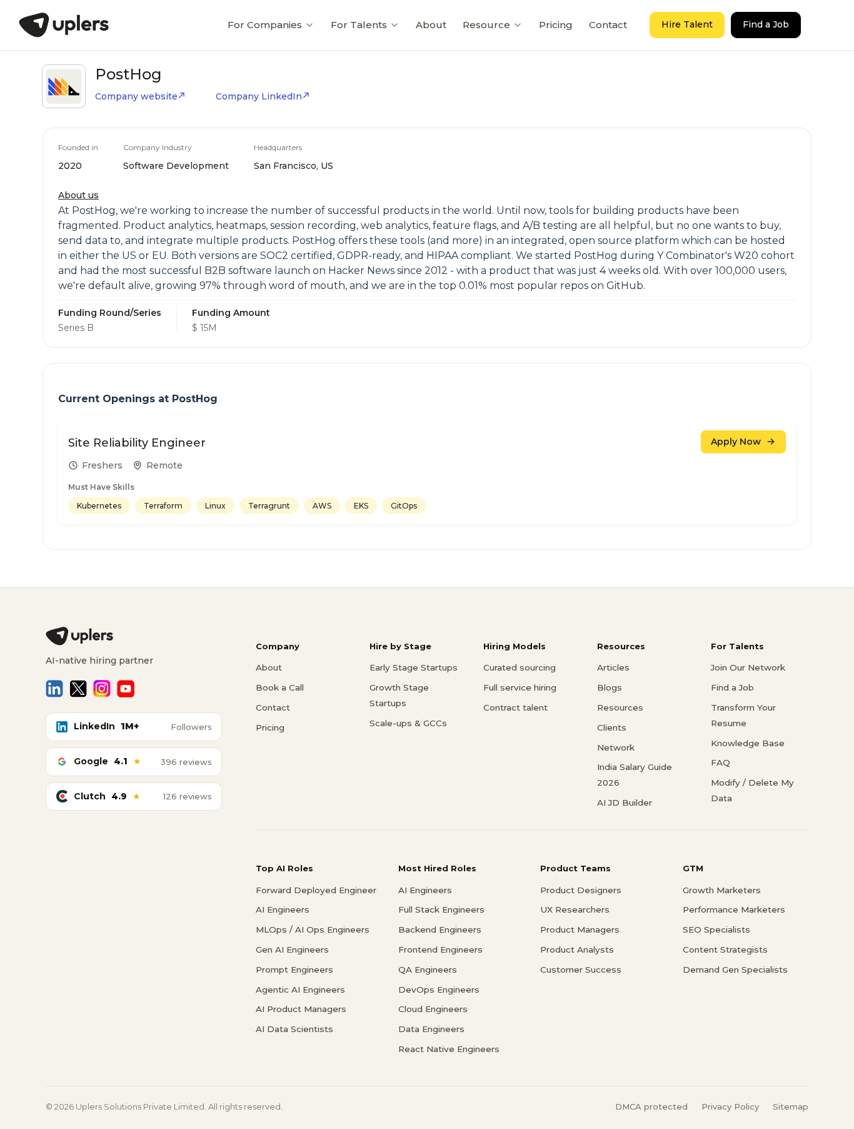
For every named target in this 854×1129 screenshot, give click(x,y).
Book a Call (280, 687)
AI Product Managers (301, 1009)
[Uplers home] (134, 636)
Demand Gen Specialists (735, 969)
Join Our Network (748, 667)
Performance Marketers (734, 909)
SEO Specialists (716, 929)
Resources (620, 707)
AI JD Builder (624, 802)
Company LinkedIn (259, 96)
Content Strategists (725, 949)
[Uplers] (64, 25)
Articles (613, 667)
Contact (608, 25)
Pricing (556, 25)
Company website (136, 96)
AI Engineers (282, 909)
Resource (486, 25)
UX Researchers (575, 909)
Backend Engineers (439, 929)
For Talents (359, 25)
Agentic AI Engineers (300, 990)
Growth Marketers (722, 890)
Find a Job (766, 24)
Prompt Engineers (294, 969)
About (431, 25)
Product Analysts (577, 949)
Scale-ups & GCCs (408, 723)
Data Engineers (431, 1029)
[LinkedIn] (54, 688)
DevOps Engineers (439, 990)
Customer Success (580, 969)
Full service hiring (519, 687)
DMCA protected (651, 1106)
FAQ (720, 762)
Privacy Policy (730, 1106)
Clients (611, 727)
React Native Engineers (449, 1049)
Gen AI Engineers (292, 949)
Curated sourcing (519, 667)
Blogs (609, 687)
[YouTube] (125, 688)
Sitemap (790, 1106)
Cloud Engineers (433, 1009)
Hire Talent (687, 24)
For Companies (265, 25)
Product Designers (580, 890)
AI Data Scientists (294, 1029)
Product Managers (580, 929)
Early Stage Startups (413, 667)
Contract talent (515, 707)
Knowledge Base (748, 743)
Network (616, 747)
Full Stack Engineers (441, 909)
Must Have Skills (101, 487)
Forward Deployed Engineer (316, 890)
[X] (78, 688)
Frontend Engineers (440, 949)
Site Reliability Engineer (137, 443)
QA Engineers (427, 969)
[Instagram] (102, 688)
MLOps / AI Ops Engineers (312, 929)
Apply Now (736, 441)
